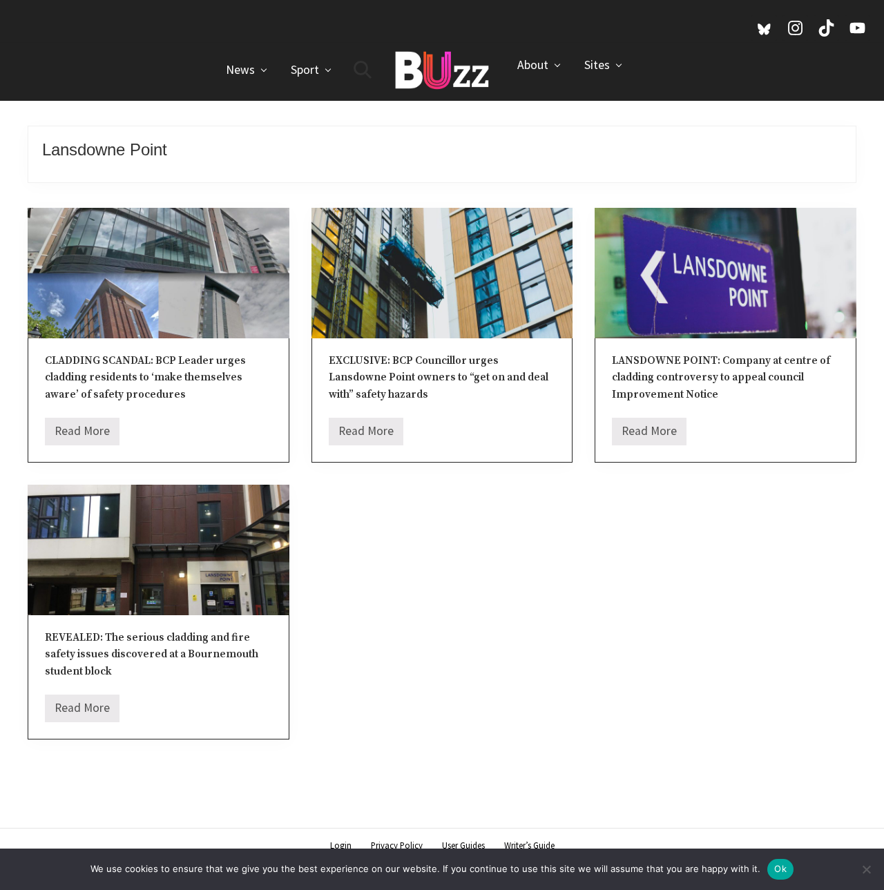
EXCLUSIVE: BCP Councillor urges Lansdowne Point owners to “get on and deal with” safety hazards (438, 377)
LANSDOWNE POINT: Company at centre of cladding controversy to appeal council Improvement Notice (721, 377)
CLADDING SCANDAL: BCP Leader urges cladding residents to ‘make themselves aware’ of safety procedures (145, 377)
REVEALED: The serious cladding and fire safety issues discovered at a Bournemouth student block (151, 654)
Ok (780, 868)
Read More (82, 434)
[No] (867, 869)
